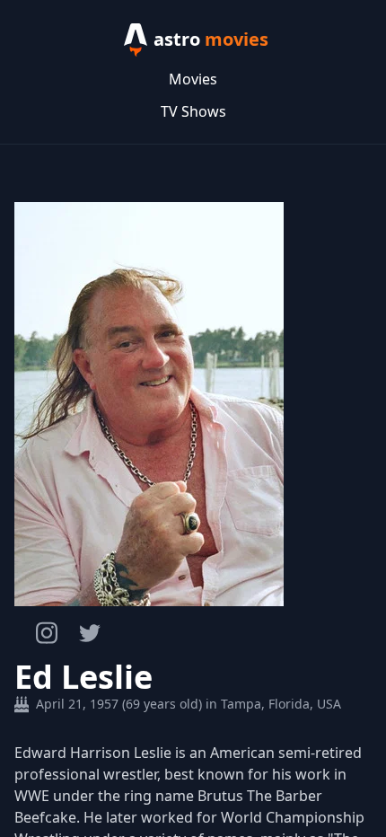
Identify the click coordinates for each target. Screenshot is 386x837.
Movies (193, 79)
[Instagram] (46, 633)
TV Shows (193, 111)
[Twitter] (90, 633)
